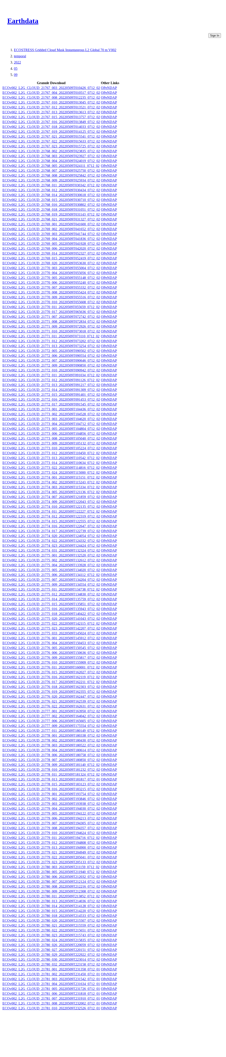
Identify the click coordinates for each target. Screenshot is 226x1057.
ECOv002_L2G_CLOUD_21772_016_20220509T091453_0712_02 (51, 399)
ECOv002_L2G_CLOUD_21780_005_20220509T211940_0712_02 (51, 872)
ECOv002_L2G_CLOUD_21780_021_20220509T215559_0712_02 (51, 925)
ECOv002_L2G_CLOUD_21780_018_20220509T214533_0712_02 (51, 916)
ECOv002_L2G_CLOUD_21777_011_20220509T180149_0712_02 (51, 730)
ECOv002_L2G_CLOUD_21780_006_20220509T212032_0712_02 (51, 877)
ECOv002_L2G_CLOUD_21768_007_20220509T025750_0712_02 (51, 170)
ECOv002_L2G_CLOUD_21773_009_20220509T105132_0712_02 (51, 443)
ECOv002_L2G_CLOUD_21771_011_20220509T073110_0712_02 (51, 336)
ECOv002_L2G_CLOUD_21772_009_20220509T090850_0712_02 (51, 365)
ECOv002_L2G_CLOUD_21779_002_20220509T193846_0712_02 (51, 799)
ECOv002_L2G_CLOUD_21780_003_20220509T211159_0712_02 (51, 867)
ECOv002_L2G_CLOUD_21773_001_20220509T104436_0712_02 (51, 409)
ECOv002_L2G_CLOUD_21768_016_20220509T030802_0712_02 (51, 205)
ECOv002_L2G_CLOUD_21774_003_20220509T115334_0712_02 (51, 487)
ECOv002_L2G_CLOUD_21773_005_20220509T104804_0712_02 (51, 429)
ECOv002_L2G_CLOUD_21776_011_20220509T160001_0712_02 (51, 667)
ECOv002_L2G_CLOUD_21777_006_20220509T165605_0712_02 (51, 721)
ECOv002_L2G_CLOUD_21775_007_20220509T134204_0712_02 (51, 580)
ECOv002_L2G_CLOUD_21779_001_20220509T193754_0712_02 (51, 794)
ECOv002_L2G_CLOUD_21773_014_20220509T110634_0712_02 (51, 463)
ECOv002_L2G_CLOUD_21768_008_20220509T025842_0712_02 (51, 175)
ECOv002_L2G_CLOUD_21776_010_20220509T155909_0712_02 (51, 662)
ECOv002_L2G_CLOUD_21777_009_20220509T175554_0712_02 (51, 726)
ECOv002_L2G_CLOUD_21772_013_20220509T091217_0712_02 (51, 385)
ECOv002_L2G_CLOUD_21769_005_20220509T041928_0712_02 (51, 243)
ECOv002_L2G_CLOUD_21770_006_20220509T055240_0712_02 (51, 282)
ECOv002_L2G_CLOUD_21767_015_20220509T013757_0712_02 (51, 117)
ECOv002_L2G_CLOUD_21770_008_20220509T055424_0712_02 (51, 292)
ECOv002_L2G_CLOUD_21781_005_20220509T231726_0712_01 (51, 989)
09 (15, 75)
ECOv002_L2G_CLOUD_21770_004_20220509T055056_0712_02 (51, 273)
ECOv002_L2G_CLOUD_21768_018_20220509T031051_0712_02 (51, 209)
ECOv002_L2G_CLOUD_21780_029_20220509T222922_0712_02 (51, 955)
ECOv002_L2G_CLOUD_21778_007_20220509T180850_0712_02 (51, 760)
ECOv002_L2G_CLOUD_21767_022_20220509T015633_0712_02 (51, 141)
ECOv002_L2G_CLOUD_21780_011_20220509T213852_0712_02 (51, 896)
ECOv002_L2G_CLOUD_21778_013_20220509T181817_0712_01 (51, 779)
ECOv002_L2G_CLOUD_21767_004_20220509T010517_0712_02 (51, 93)
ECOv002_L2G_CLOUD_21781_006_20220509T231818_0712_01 (51, 993)
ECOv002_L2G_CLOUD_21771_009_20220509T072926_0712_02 (51, 326)
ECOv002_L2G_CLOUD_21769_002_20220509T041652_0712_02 (51, 229)
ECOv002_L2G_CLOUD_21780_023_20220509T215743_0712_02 (51, 935)
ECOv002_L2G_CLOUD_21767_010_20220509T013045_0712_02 (51, 102)
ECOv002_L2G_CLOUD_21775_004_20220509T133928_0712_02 (51, 565)
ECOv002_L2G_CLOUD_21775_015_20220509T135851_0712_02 (51, 604)
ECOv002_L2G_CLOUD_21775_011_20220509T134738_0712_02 (51, 589)
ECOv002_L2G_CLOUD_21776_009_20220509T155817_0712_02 (51, 657)
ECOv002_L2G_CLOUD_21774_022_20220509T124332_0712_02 (51, 541)
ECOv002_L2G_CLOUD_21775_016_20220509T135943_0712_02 (51, 609)
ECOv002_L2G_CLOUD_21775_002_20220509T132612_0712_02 (51, 560)
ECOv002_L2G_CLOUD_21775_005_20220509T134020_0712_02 (51, 570)
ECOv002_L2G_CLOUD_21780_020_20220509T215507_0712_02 (51, 920)
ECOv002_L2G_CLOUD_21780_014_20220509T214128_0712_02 (51, 906)
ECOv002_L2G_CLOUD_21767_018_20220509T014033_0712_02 (51, 127)
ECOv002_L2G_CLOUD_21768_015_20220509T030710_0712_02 (51, 200)
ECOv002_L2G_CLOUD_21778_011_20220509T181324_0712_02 (51, 774)
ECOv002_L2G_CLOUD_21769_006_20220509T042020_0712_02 (51, 248)
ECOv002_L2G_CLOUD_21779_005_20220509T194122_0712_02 (51, 813)
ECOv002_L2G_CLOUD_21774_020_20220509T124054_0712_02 (51, 536)
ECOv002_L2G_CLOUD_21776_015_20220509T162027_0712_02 (51, 672)
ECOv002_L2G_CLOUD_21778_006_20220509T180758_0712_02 (51, 755)
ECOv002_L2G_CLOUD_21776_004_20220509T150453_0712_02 (51, 643)
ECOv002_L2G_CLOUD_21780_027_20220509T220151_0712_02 (51, 950)
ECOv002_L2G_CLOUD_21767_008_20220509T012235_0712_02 (51, 97)
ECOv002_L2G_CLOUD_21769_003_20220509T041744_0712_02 (51, 234)
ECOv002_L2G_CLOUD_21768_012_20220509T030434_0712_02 (51, 190)
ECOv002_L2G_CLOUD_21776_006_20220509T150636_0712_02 (51, 653)
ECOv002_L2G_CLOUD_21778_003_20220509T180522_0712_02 (51, 745)
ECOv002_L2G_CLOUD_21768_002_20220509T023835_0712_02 (51, 151)
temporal (20, 56)
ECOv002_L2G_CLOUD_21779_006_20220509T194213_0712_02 (51, 818)
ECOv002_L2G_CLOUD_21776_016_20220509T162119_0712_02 (51, 677)
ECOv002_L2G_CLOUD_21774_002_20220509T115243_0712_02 (51, 482)
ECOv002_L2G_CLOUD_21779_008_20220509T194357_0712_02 (51, 828)
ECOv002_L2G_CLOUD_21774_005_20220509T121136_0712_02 (51, 492)
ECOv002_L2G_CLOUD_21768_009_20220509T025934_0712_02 (51, 180)
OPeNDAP (109, 88)
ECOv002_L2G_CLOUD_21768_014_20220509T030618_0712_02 (51, 195)
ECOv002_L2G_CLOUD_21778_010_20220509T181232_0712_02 (51, 769)
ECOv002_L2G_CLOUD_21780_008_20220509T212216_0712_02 (51, 886)
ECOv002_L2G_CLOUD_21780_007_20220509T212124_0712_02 (51, 881)
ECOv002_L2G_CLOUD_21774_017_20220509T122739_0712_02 (51, 531)
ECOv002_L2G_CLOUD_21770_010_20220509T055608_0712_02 (51, 302)
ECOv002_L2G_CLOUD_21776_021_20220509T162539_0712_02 (51, 701)
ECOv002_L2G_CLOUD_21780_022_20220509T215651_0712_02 (51, 930)
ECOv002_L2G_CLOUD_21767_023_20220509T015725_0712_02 (51, 146)
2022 (17, 62)
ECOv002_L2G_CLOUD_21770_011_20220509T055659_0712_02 (51, 307)
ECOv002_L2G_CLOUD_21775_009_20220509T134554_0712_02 (51, 584)
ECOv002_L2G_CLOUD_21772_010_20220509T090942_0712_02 (51, 370)
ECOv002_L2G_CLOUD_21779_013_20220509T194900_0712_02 (51, 847)
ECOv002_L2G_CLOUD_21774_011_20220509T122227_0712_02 (51, 511)
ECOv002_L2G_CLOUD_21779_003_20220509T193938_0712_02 (51, 804)
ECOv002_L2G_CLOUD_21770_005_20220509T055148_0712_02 (51, 278)
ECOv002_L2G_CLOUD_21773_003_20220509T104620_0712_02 (51, 419)
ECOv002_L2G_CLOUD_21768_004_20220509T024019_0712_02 (51, 161)
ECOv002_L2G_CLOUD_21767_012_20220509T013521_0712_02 (51, 107)
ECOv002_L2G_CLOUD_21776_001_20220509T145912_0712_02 (51, 638)
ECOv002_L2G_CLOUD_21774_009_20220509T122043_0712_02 (51, 502)
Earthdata (22, 21)
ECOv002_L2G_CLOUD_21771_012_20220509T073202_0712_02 (51, 341)
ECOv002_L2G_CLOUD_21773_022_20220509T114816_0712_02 (51, 468)
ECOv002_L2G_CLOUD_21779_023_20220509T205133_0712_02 (51, 862)
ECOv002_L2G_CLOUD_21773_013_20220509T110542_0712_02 (51, 458)
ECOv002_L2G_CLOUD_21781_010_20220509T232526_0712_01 (51, 1008)
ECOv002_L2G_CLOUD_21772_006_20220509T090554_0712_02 (51, 355)
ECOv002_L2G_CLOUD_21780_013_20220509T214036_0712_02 (51, 901)
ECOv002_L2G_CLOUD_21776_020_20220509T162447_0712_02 (51, 696)
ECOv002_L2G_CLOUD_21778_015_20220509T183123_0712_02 (51, 784)
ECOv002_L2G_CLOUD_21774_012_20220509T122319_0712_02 (51, 516)
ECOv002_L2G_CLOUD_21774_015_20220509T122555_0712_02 (51, 521)
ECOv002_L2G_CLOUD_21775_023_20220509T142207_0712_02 (51, 628)
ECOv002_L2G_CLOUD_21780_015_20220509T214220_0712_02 (51, 911)
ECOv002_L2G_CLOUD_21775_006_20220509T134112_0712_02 (51, 575)
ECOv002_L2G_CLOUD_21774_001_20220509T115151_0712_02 (51, 477)
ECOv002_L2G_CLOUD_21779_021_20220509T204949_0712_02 (51, 852)
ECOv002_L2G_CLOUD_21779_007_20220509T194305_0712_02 (51, 823)
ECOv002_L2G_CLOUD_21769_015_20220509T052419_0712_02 (51, 258)
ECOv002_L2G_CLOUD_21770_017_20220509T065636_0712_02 (51, 312)
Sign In (214, 35)
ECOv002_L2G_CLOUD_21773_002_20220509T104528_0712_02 (51, 414)
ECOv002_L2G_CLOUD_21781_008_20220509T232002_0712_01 (51, 1003)
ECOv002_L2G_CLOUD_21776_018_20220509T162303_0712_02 (51, 687)
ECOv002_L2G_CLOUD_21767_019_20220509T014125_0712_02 (51, 131)
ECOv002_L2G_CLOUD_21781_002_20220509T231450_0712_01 (51, 974)
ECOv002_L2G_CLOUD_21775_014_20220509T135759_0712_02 (51, 599)
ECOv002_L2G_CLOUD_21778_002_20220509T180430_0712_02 (51, 740)
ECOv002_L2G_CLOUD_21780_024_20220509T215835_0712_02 (51, 940)
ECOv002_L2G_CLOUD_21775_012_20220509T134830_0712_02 (51, 594)
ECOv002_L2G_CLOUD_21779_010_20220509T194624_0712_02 (51, 833)
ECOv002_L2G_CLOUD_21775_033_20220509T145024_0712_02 (51, 633)
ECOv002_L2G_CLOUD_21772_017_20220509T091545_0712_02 (51, 404)
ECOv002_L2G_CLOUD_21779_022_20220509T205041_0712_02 (51, 857)
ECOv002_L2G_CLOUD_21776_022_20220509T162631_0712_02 (51, 706)
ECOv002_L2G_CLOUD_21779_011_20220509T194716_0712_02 (51, 838)
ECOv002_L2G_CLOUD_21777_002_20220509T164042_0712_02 (51, 716)
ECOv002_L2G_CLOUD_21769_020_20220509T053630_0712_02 (51, 263)
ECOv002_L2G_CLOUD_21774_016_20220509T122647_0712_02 (51, 526)
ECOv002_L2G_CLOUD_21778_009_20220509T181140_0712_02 (51, 765)
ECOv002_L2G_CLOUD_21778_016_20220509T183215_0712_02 (51, 789)
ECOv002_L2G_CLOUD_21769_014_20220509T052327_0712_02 (51, 253)
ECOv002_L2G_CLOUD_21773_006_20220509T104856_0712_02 (51, 433)
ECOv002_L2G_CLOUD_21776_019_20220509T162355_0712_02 (51, 692)
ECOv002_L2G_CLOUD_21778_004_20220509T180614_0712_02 (51, 750)
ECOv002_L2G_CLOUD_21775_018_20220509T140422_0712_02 (51, 614)
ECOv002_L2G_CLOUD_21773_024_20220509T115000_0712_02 (51, 472)
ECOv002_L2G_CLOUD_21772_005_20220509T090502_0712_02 (51, 351)
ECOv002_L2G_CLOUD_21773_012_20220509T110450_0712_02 (51, 453)
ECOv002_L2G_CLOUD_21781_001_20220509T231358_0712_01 (51, 969)
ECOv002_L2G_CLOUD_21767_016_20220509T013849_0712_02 (51, 122)
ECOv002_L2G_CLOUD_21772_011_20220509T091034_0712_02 (51, 375)
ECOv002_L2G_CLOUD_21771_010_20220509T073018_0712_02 (51, 331)
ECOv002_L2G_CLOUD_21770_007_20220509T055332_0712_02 (51, 287)
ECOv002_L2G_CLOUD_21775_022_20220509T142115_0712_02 (51, 623)
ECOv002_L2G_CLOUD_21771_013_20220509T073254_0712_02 (51, 346)
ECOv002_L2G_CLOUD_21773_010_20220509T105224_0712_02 (51, 448)
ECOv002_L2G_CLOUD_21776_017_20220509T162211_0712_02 (51, 682)
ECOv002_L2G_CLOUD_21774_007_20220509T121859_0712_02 (51, 497)
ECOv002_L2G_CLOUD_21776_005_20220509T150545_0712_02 (51, 648)
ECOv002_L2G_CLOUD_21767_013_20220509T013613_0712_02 (51, 112)
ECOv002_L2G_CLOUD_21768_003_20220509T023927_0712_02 (51, 156)
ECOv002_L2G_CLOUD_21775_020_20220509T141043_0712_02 (51, 618)
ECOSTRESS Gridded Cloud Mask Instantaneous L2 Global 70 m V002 (65, 50)
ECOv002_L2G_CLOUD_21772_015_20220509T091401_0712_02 (51, 394)
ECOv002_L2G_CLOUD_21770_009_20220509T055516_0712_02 (51, 297)
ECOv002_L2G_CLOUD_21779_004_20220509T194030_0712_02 (51, 808)
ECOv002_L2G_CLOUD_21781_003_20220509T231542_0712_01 (51, 979)
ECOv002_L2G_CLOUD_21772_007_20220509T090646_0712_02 (51, 360)
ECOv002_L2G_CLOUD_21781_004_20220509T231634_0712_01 (51, 984)
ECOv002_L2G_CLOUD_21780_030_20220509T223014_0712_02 (51, 959)
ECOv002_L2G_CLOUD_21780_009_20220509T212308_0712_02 (51, 891)
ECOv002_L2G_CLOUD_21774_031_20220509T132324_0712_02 (51, 550)
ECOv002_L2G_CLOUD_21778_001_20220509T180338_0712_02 (51, 735)
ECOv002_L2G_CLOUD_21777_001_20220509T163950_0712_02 (51, 711)
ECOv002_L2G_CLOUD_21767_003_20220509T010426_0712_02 (51, 88)
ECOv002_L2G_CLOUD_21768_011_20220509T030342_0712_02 (51, 185)
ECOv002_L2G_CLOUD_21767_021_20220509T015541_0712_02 (51, 136)
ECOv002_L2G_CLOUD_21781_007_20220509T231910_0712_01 (51, 998)
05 (15, 68)
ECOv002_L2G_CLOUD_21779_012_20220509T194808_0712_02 (51, 842)
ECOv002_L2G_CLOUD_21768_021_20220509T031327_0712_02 (51, 219)
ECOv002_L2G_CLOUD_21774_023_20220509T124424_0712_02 (51, 545)
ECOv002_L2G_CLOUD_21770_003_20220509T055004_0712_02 (51, 268)
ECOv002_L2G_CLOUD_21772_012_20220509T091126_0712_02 (51, 380)
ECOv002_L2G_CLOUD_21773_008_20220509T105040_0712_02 (51, 438)
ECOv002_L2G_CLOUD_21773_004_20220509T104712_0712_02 (51, 424)
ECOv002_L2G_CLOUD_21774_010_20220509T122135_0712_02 (51, 506)
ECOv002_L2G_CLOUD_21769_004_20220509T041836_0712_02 (51, 239)
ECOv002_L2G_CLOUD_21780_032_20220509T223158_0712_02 (51, 964)
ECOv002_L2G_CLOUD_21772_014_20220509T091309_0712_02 (51, 390)
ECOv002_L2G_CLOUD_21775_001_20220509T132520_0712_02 (51, 555)
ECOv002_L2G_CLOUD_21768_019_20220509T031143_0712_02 (51, 214)
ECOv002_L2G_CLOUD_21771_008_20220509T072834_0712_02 (51, 321)
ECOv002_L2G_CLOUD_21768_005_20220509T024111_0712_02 (51, 166)
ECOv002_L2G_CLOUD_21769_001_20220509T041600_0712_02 (51, 224)
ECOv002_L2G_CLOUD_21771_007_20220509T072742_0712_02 (51, 317)
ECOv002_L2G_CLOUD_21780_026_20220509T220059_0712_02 (51, 945)
